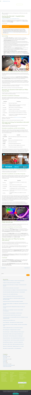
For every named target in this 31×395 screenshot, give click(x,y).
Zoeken (2, 273)
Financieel (4, 360)
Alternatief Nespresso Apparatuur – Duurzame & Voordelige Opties (13, 342)
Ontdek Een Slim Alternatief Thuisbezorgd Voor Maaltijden (11, 282)
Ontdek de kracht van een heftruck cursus (9, 320)
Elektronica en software (5, 18)
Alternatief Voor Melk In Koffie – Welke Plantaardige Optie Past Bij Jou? (13, 344)
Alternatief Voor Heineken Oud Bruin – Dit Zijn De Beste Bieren (12, 348)
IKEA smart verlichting (18, 117)
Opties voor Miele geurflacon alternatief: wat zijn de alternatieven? (13, 296)
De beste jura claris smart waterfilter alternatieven (10, 294)
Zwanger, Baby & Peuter (6, 366)
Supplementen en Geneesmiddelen (8, 365)
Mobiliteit (4, 361)
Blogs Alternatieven (6, 356)
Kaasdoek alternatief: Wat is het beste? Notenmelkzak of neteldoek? (13, 301)
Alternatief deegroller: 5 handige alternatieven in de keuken (12, 329)
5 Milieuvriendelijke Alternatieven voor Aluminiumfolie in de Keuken (13, 327)
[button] (12, 4)
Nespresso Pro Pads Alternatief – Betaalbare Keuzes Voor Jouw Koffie (13, 346)
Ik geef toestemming (15, 393)
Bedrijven (4, 355)
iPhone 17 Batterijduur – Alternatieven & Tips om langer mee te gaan (13, 322)
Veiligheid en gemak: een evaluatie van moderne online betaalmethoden (13, 280)
